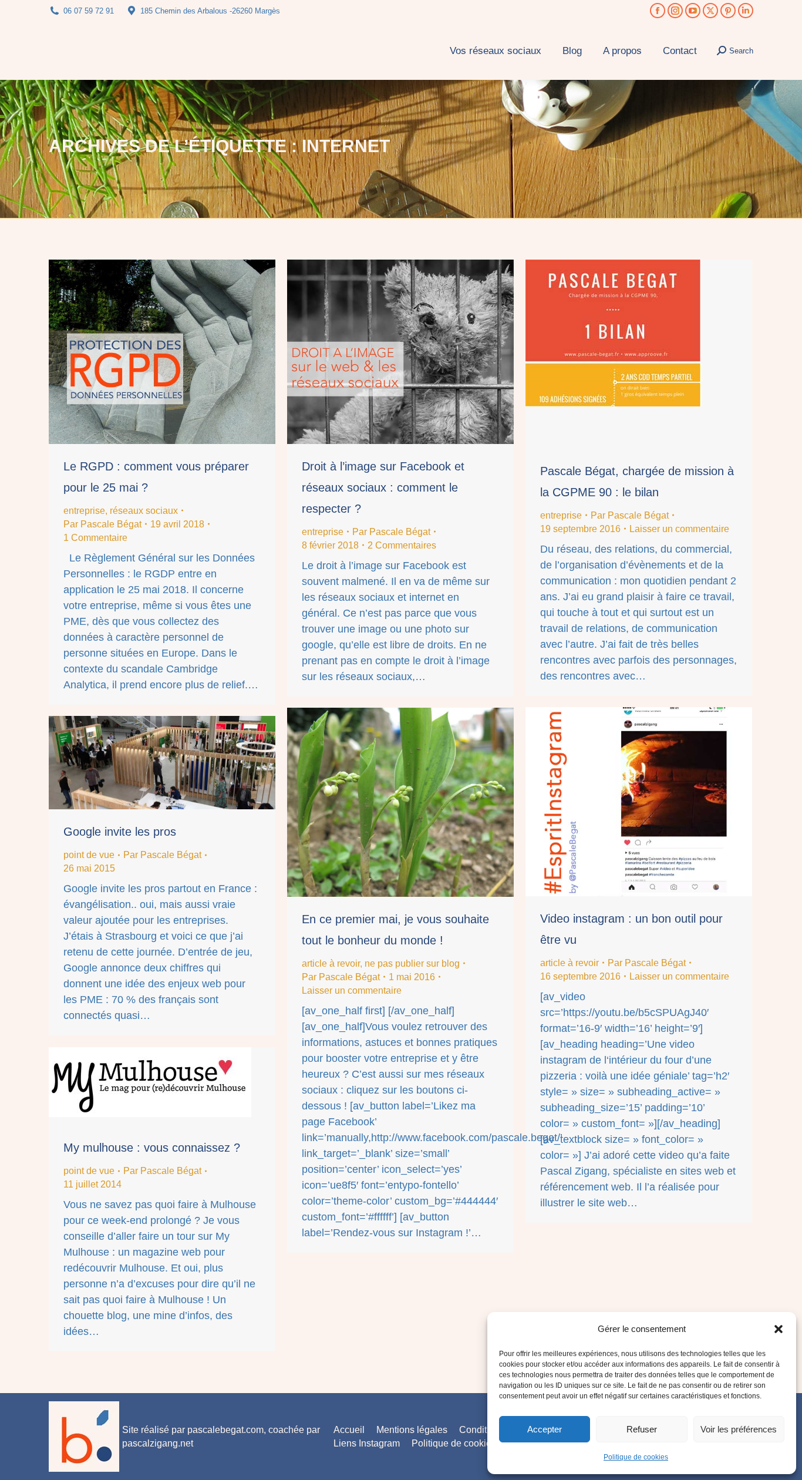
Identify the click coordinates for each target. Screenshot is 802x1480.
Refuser (641, 1429)
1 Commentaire (95, 538)
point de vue (88, 855)
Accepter (544, 1429)
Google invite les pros (119, 831)
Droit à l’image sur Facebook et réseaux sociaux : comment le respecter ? (383, 487)
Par (102, 524)
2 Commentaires (402, 545)
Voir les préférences (738, 1429)
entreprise (84, 511)
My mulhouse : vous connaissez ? (151, 1147)
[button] (778, 1329)
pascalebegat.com (225, 1430)
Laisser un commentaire (679, 529)
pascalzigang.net (157, 1443)
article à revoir (569, 963)
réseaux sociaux (144, 511)
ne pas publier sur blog (412, 963)
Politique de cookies (636, 1457)
